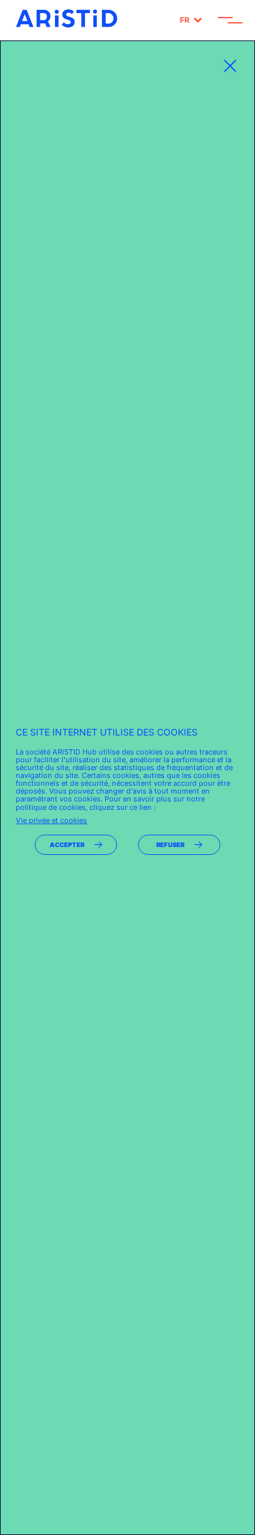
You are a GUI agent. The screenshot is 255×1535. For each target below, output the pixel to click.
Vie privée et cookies (51, 820)
